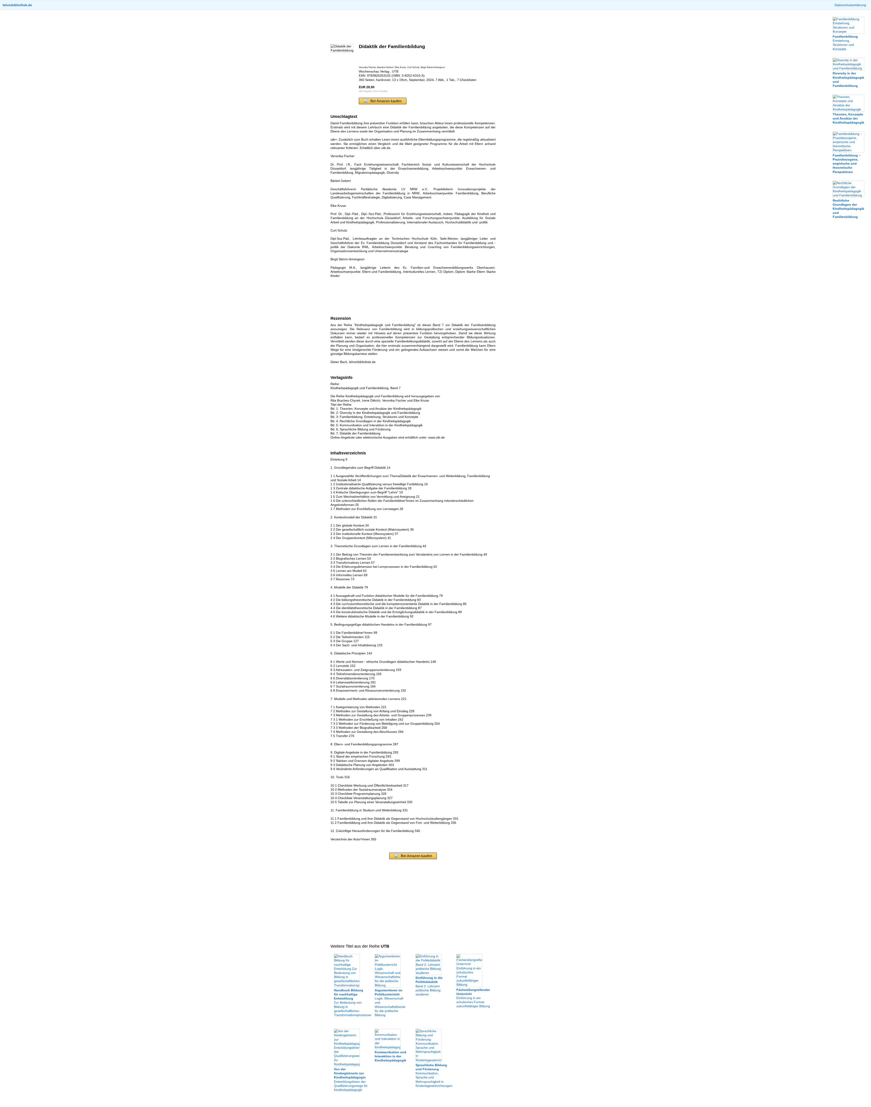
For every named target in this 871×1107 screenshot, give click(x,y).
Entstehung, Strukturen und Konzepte (845, 43)
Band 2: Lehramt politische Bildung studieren (429, 986)
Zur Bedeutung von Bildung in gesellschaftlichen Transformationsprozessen (353, 1002)
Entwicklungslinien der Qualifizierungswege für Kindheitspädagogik (351, 1079)
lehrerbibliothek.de (17, 5)
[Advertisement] (413, 27)
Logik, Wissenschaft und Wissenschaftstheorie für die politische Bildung (390, 1002)
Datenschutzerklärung (850, 5)
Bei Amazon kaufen (386, 101)
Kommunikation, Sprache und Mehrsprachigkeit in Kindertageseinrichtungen (434, 1075)
